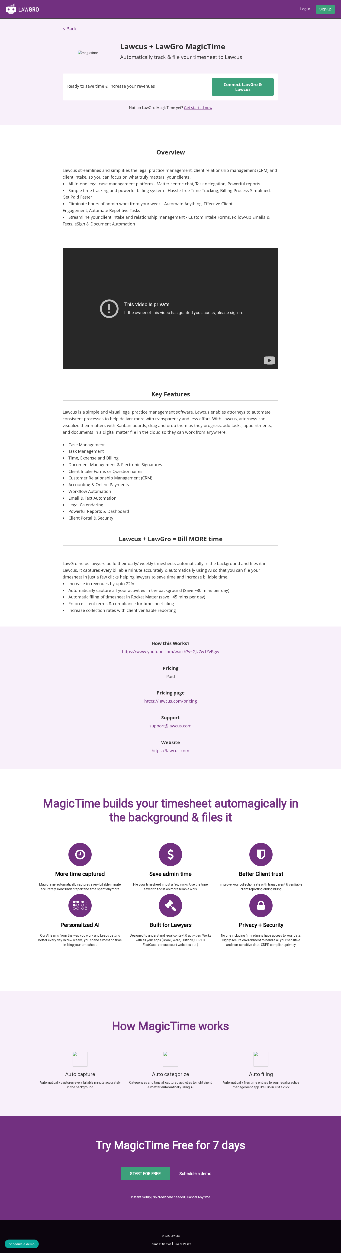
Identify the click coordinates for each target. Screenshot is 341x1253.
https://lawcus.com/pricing (170, 701)
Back (71, 29)
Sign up (325, 9)
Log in (305, 9)
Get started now (198, 107)
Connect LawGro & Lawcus (243, 87)
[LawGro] (22, 8)
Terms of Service (160, 1244)
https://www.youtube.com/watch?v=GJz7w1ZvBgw (170, 651)
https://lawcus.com (170, 750)
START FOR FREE (145, 1173)
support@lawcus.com (170, 726)
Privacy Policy (182, 1244)
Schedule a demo (195, 1173)
